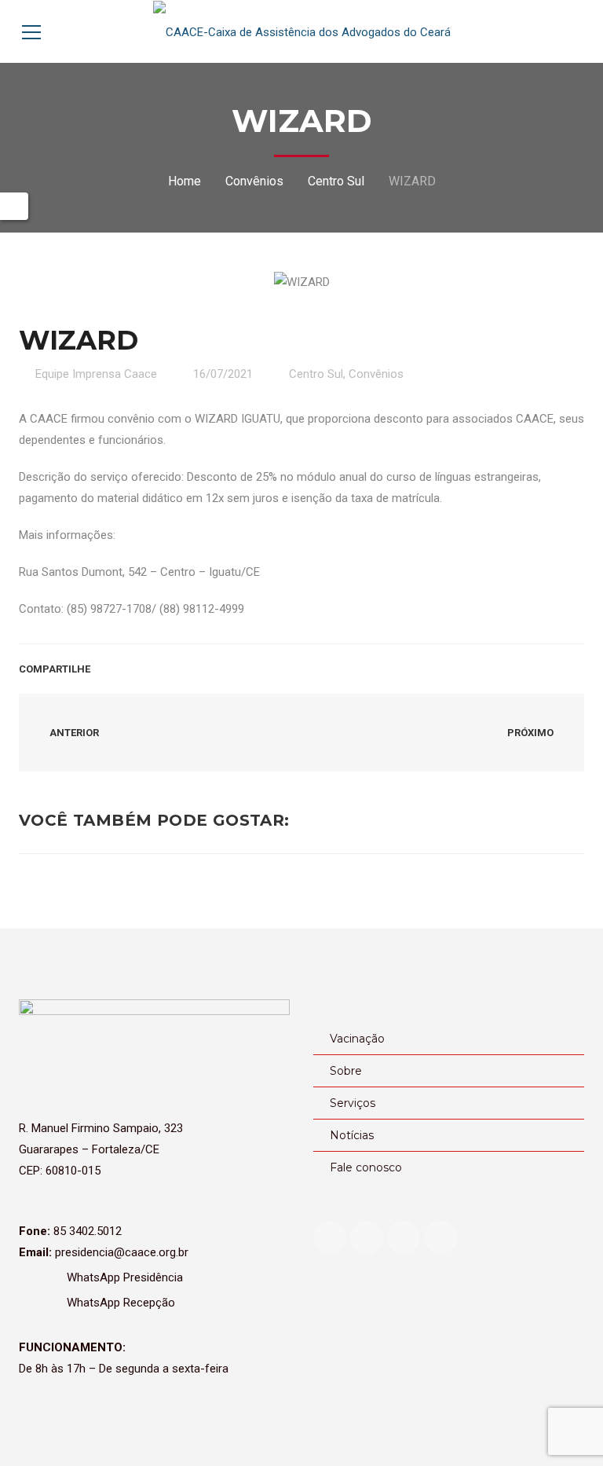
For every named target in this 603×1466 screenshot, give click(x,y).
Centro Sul (336, 181)
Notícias (352, 1135)
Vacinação (357, 1039)
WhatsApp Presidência (123, 1277)
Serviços (352, 1103)
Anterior (73, 732)
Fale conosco (366, 1167)
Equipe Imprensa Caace (96, 374)
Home (184, 181)
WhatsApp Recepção (119, 1303)
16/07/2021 (223, 374)
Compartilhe (54, 669)
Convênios (254, 181)
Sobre (346, 1071)
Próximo (531, 732)
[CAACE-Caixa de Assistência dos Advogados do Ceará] (302, 31)
